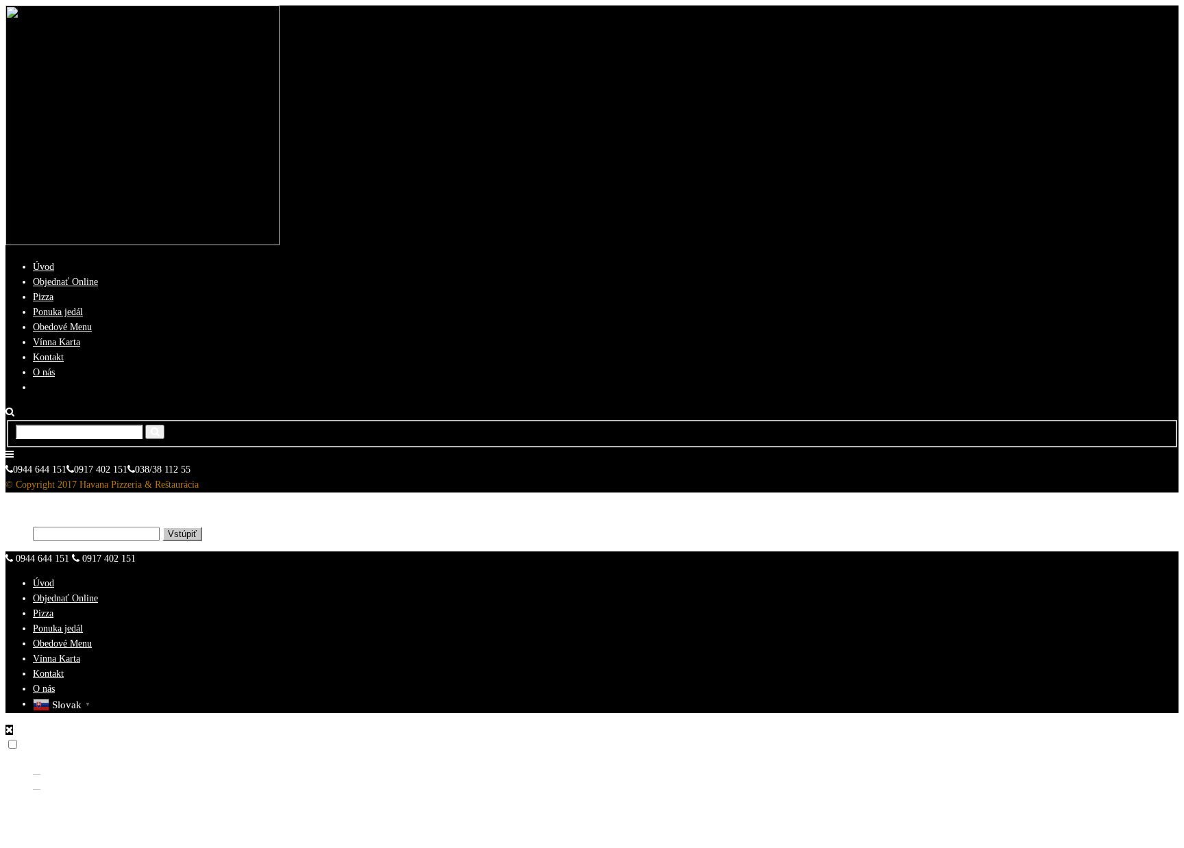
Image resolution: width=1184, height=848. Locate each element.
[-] (142, 242)
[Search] (154, 432)
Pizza (43, 297)
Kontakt (48, 357)
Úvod (43, 267)
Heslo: (19, 534)
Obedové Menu (62, 327)
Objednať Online (65, 282)
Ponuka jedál (58, 312)
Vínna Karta (56, 342)
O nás (44, 372)
